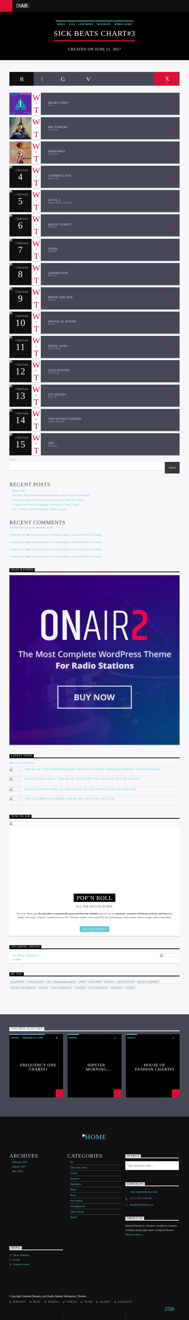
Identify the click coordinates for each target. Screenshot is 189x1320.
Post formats (61, 988)
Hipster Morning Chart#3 (96, 1067)
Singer (80, 988)
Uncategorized (77, 1206)
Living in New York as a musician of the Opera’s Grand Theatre (45, 504)
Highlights (75, 1184)
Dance (61, 24)
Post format (76, 1200)
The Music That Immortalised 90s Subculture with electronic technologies (51, 495)
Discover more (133, 1234)
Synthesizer (98, 988)
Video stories (77, 1211)
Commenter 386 (17, 542)
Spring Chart (123, 24)
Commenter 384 (17, 556)
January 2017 (19, 1166)
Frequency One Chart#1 (38, 1067)
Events (73, 1173)
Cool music (35, 982)
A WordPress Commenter (22, 527)
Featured (74, 1178)
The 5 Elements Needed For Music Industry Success (39, 509)
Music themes (148, 982)
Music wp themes (23, 988)
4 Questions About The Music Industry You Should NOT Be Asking (47, 500)
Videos (71, 1301)
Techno (116, 988)
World (73, 1217)
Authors (17, 982)
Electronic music (79, 1167)
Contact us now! (21, 1264)
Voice (130, 988)
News (73, 1195)
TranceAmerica (26, 955)
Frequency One (33, 1037)
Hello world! (19, 490)
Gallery (95, 982)
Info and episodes (94, 929)
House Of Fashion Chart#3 (154, 1067)
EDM (82, 982)
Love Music (85, 24)
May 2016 (17, 1171)
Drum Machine (65, 982)
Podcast (19, 1301)
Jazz (72, 24)
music (109, 982)
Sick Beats (104, 24)
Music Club (126, 982)
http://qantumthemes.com (144, 1192)
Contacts (125, 1301)
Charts (105, 1301)
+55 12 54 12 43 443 (141, 1198)
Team (88, 1301)
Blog (37, 1301)
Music (73, 1189)
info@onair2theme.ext (141, 1204)
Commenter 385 (17, 549)
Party (43, 988)
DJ (71, 1162)
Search (12, 459)
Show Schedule (21, 1255)
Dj (49, 982)
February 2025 (20, 1162)
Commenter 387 (17, 534)
